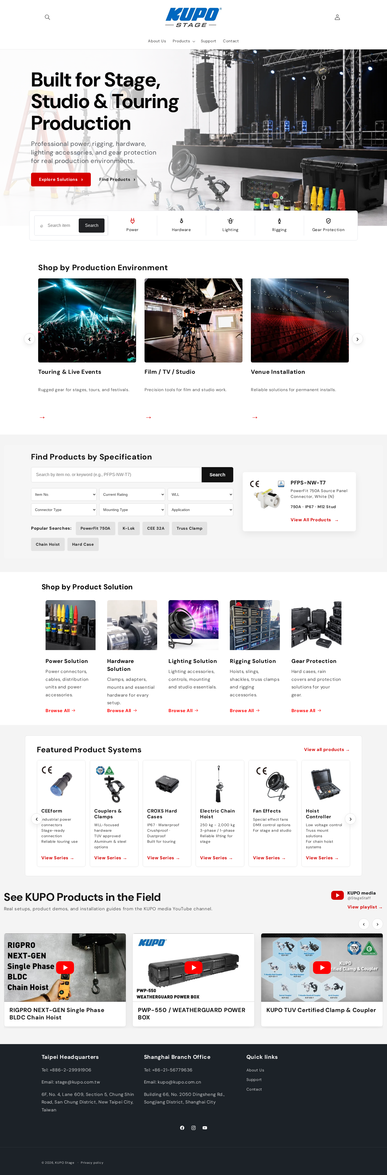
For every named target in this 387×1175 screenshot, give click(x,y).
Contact (254, 1089)
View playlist (365, 907)
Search (91, 225)
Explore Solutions (61, 179)
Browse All (58, 710)
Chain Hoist (48, 544)
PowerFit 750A (96, 528)
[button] (48, 17)
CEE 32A (156, 528)
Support (254, 1079)
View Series (57, 858)
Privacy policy (92, 1163)
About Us (255, 1070)
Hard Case (83, 544)
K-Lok (129, 528)
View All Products (315, 520)
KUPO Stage (64, 1163)
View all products (327, 749)
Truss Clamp (189, 528)
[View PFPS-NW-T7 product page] (267, 496)
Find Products (117, 179)
